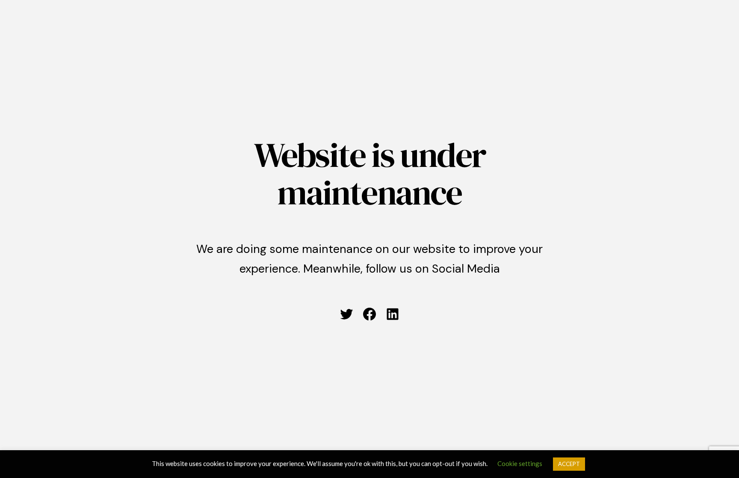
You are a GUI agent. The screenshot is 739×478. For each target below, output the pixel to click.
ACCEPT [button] (569, 463)
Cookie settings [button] (519, 463)
